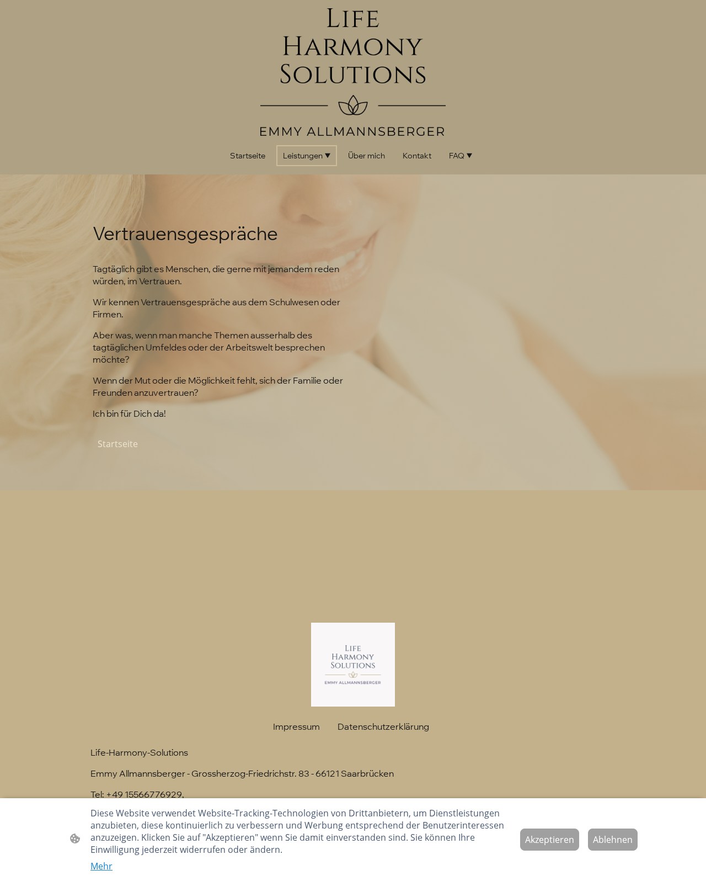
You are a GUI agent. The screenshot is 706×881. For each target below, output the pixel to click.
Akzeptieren (549, 840)
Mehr (101, 866)
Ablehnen (613, 840)
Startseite (118, 444)
